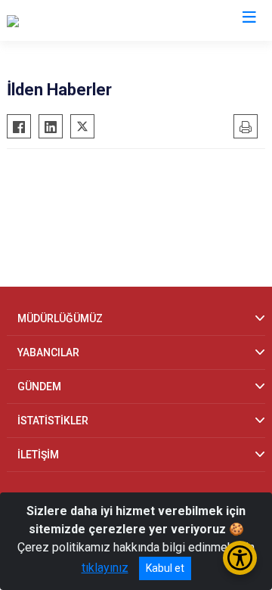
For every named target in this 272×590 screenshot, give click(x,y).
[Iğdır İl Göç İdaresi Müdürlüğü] (84, 20)
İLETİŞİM (38, 455)
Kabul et (165, 568)
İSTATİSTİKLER (52, 421)
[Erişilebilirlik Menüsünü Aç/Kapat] (240, 558)
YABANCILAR (48, 352)
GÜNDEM (39, 386)
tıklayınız (105, 567)
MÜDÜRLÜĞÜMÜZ (60, 318)
